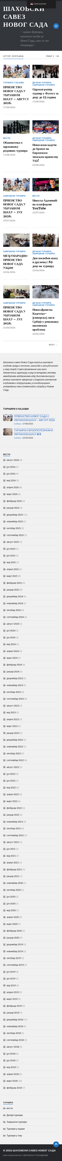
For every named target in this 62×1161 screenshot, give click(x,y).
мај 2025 (11, 562)
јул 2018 (11, 1053)
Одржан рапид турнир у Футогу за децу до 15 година (45, 93)
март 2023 (12, 726)
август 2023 (13, 705)
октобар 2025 (14, 528)
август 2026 (13, 460)
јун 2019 (11, 978)
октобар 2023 (14, 692)
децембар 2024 (15, 596)
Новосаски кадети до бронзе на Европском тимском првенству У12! (45, 153)
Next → (53, 345)
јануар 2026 (13, 507)
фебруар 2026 (14, 501)
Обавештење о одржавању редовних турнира (15, 146)
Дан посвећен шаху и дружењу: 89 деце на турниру (45, 262)
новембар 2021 (15, 821)
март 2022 (12, 801)
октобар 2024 (14, 610)
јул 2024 (11, 630)
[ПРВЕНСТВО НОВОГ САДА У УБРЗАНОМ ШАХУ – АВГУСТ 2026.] (8, 417)
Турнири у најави (13, 82)
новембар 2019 (15, 951)
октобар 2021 (14, 828)
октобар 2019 (14, 958)
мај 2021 (11, 855)
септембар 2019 (15, 964)
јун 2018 (11, 1060)
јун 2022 (11, 780)
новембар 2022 (15, 746)
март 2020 (12, 924)
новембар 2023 (15, 685)
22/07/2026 (38, 212)
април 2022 (13, 794)
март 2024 (12, 657)
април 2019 (13, 992)
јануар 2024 (13, 671)
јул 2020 (11, 896)
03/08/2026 (38, 165)
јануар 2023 (13, 733)
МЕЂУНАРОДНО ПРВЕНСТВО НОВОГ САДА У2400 (15, 262)
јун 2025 (11, 555)
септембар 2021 (15, 835)
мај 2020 (11, 910)
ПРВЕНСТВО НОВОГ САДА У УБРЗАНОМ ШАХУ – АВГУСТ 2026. (16, 95)
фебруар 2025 (14, 582)
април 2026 (13, 487)
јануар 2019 (13, 1012)
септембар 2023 (15, 698)
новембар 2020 (15, 883)
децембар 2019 (15, 944)
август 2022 (13, 767)
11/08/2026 (9, 154)
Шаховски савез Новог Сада (34, 1150)
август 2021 (13, 842)
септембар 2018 (15, 1040)
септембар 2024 (15, 617)
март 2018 (12, 1080)
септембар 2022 (15, 760)
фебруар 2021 (14, 869)
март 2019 (12, 999)
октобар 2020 (14, 889)
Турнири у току (14, 1135)
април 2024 (13, 651)
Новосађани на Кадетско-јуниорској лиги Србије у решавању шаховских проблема (45, 319)
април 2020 (13, 917)
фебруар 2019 (14, 1005)
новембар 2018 (15, 1026)
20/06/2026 (38, 333)
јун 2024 (11, 637)
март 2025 (12, 576)
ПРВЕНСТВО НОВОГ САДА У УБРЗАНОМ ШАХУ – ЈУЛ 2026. (14, 208)
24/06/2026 (9, 272)
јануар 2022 (13, 814)
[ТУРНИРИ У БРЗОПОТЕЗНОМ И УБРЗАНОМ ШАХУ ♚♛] (8, 431)
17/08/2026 (9, 107)
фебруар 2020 (14, 930)
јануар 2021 (13, 876)
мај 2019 (11, 985)
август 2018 (13, 1046)
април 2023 (13, 719)
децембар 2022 (15, 739)
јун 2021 (11, 848)
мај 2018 (11, 1067)
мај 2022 (11, 787)
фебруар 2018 (14, 1087)
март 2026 (12, 494)
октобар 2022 (14, 753)
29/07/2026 (9, 220)
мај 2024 (11, 644)
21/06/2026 (9, 327)
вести (6, 138)
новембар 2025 (15, 521)
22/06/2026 (38, 270)
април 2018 (13, 1074)
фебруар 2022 (14, 808)
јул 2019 (11, 971)
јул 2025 (11, 548)
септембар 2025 (15, 535)
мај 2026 (11, 480)
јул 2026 (11, 466)
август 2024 (13, 623)
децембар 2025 (15, 514)
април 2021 (13, 862)
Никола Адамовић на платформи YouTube (44, 204)
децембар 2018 (15, 1019)
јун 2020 (11, 903)
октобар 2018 (14, 1033)
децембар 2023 (15, 678)
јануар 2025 (13, 589)
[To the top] (56, 1144)
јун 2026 (11, 473)
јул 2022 (11, 773)
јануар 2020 (13, 937)
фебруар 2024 (14, 664)
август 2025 (13, 541)
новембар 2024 (15, 603)
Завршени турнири (43, 85)
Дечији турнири (41, 82)
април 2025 (13, 569)
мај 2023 (11, 712)
